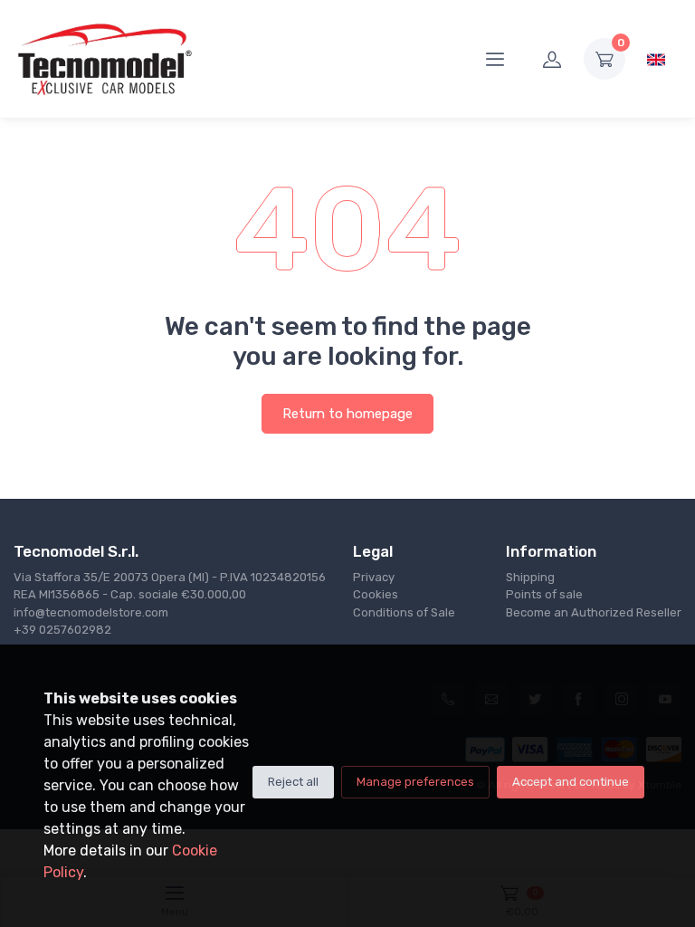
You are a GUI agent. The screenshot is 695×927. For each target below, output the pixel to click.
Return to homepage (347, 414)
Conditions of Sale (404, 612)
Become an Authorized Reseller (593, 612)
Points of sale (544, 594)
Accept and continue (570, 781)
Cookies (375, 594)
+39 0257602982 (62, 629)
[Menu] (495, 58)
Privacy (374, 577)
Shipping (530, 577)
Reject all (293, 781)
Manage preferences (415, 781)
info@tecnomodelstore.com (91, 612)
